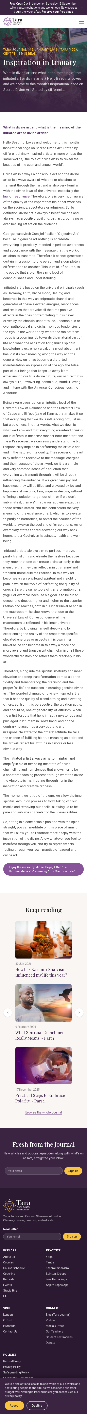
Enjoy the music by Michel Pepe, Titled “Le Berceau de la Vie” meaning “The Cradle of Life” (42, 869)
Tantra (50, 1262)
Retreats (8, 1279)
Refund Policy (12, 1361)
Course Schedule (14, 1268)
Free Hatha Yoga (56, 1279)
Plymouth (9, 1325)
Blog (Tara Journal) (58, 1314)
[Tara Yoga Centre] (12, 21)
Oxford (7, 1320)
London (8, 1314)
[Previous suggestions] (7, 1012)
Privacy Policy (12, 1366)
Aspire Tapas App (57, 1285)
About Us (9, 1256)
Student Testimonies (59, 1337)
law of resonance (16, 196)
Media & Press (55, 1325)
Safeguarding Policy (16, 1372)
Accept (14, 1405)
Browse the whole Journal (43, 1112)
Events (7, 1285)
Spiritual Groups (56, 1273)
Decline (37, 1405)
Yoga (49, 1256)
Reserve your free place (57, 11)
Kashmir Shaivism (57, 1268)
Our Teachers (54, 1331)
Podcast (51, 1320)
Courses (8, 1262)
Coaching (9, 1273)
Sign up (73, 1171)
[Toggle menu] (81, 21)
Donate (50, 1342)
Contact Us (10, 1331)
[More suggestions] (79, 1012)
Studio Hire (10, 1290)
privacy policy (13, 1396)
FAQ (5, 1296)
